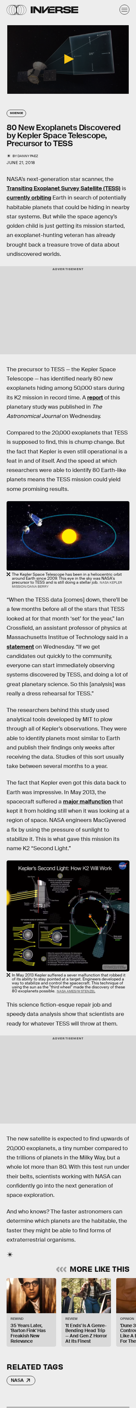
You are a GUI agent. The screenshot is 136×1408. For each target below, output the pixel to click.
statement (20, 646)
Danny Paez (27, 156)
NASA (17, 1380)
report (95, 397)
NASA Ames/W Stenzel (76, 991)
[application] (68, 59)
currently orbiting (29, 197)
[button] (68, 59)
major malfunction (87, 801)
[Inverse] (54, 9)
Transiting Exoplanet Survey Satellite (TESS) (63, 188)
